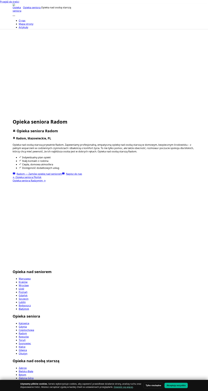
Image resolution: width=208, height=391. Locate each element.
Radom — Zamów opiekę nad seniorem (39, 174)
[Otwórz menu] (14, 15)
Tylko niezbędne (153, 385)
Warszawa (25, 278)
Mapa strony (26, 24)
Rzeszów (24, 336)
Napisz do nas (74, 174)
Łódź (21, 288)
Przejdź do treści (9, 1)
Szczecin (23, 298)
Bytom (22, 374)
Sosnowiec (25, 343)
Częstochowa (26, 330)
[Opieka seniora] (17, 8)
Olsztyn (23, 353)
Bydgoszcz (25, 305)
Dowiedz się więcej (123, 387)
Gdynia (23, 326)
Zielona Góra (26, 378)
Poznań (23, 292)
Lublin (22, 302)
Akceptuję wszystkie (176, 385)
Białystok (24, 309)
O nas (22, 20)
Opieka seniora (32, 7)
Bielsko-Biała (26, 371)
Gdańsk (23, 295)
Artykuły (23, 27)
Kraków (23, 282)
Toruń (22, 340)
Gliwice (23, 350)
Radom (23, 333)
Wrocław (24, 285)
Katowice (24, 323)
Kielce (22, 346)
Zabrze (23, 368)
